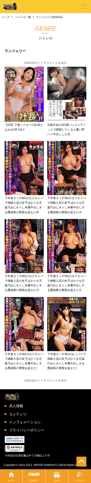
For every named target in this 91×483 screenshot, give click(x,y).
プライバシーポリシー (26, 430)
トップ (6, 17)
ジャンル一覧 (23, 17)
